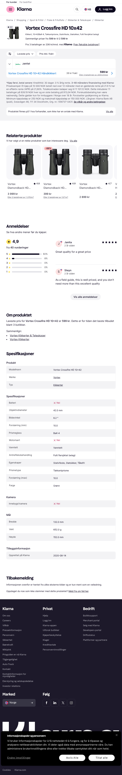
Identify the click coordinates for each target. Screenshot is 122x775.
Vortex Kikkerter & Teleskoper (28, 335)
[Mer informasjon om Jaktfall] (9, 64)
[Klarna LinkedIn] (55, 703)
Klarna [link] (9, 20)
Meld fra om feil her (78, 591)
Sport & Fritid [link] (36, 20)
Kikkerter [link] (99, 20)
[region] (61, 748)
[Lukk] (116, 734)
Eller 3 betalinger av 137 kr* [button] (56, 197)
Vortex (56, 377)
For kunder (11, 2)
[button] (88, 9)
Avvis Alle (72, 757)
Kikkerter (58, 385)
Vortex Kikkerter (19, 339)
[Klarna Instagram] (71, 703)
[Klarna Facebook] (46, 703)
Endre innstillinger (19, 757)
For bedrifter (26, 2)
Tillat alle (102, 757)
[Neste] (111, 172)
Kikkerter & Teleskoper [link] (79, 20)
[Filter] (9, 53)
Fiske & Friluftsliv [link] (55, 20)
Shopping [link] (21, 20)
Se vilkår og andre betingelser (89, 102)
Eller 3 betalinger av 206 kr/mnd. (93, 75)
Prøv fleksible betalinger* (86, 44)
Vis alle (73, 140)
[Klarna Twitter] (63, 703)
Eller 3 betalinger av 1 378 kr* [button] (21, 197)
